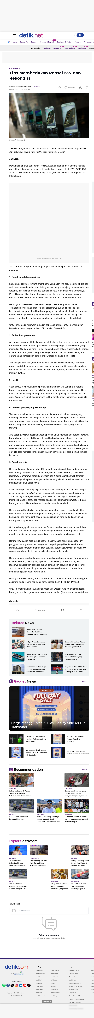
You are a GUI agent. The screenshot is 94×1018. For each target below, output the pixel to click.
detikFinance (40, 977)
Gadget (34, 42)
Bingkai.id (72, 993)
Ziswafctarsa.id (74, 996)
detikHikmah (55, 993)
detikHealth (55, 977)
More (84, 681)
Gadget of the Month (53, 47)
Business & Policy (64, 42)
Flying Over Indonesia (76, 999)
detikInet (39, 980)
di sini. (85, 592)
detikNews (39, 970)
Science (78, 42)
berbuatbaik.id (74, 970)
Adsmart (72, 977)
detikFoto (54, 989)
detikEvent (72, 980)
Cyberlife (24, 42)
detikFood (54, 974)
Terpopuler (36, 48)
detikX (53, 983)
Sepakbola (39, 989)
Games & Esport (47, 41)
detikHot (39, 983)
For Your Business (75, 1002)
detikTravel (55, 970)
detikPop (54, 996)
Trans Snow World (75, 986)
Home (14, 42)
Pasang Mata (73, 974)
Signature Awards (75, 983)
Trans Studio (73, 989)
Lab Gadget (70, 47)
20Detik (53, 986)
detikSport (39, 986)
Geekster (82, 47)
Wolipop (54, 980)
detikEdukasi (40, 974)
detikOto (39, 993)
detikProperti (40, 996)
